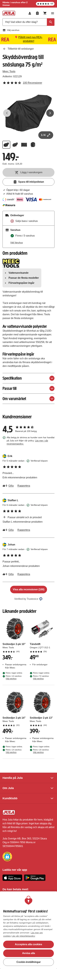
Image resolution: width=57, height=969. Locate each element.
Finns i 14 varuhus (14, 677)
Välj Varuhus (16, 242)
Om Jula (8, 788)
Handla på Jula (13, 777)
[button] (7, 856)
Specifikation (12, 378)
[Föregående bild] (7, 113)
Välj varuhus (13, 30)
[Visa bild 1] (6, 144)
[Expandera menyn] (52, 13)
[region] (28, 930)
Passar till (9, 388)
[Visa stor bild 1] (28, 113)
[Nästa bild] (50, 113)
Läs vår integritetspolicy (23, 936)
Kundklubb (10, 798)
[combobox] (28, 22)
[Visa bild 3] (24, 144)
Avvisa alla (28, 953)
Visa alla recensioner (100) (28, 589)
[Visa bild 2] (15, 144)
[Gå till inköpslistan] (37, 13)
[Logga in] (30, 13)
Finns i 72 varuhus (41, 677)
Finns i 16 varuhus (41, 751)
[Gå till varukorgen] (45, 13)
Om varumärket (14, 398)
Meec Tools (9, 71)
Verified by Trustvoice (26, 599)
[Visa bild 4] (33, 144)
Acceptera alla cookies (28, 944)
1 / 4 (43, 135)
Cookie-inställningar (28, 962)
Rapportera (23, 485)
